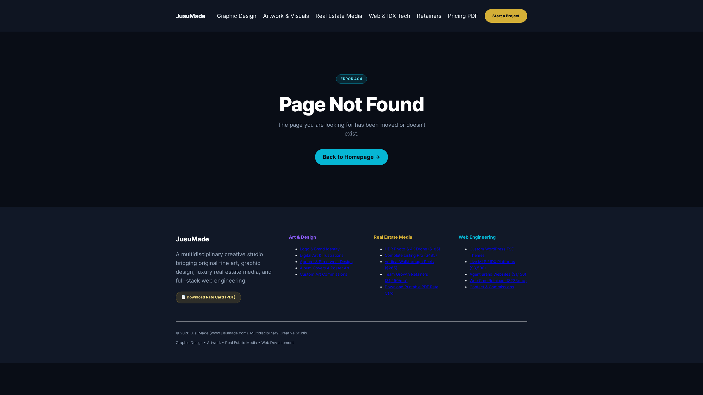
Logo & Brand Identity (320, 249)
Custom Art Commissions (323, 274)
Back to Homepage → (351, 157)
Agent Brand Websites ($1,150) (498, 274)
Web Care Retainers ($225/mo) (498, 280)
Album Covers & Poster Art (324, 268)
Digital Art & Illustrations (322, 255)
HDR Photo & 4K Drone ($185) (412, 249)
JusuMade (190, 15)
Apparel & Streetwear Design (326, 261)
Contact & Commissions (492, 286)
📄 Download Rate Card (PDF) (208, 297)
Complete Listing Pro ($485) (411, 255)
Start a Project (506, 15)
